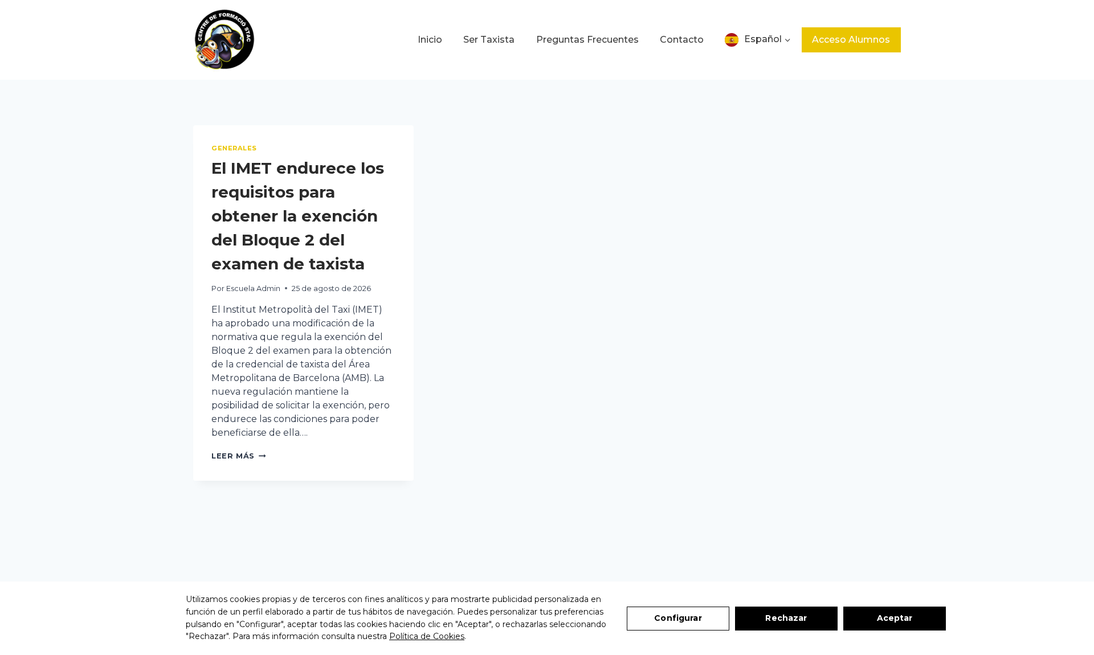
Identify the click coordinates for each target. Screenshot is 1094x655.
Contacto (682, 39)
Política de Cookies (426, 636)
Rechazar (786, 618)
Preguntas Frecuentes (587, 39)
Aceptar (895, 618)
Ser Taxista (489, 39)
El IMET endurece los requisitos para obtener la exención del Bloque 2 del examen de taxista (297, 215)
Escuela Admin (253, 288)
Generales (234, 148)
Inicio (430, 39)
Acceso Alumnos (851, 39)
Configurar (677, 618)
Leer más (238, 456)
